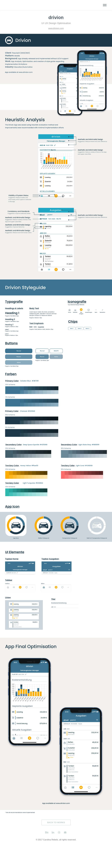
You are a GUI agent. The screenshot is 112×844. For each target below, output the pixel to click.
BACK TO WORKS (56, 822)
